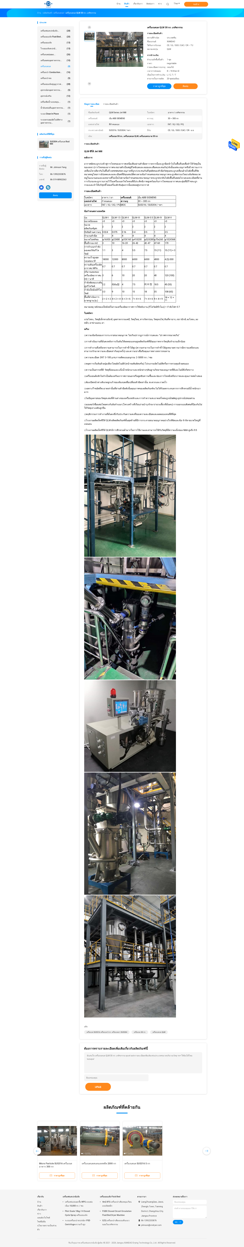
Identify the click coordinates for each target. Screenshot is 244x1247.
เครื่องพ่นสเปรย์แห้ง (71, 1196)
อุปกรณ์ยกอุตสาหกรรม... (55, 90)
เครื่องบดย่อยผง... (55, 54)
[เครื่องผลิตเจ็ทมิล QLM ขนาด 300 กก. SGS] (57, 1141)
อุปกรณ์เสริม (55, 96)
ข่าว (39, 1214)
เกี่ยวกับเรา (42, 1210)
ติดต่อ (55, 195)
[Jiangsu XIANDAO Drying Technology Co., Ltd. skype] (48, 187)
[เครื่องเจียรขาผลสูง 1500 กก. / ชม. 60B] (142, 1141)
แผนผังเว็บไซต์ (43, 1218)
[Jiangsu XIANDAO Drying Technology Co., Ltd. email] (41, 187)
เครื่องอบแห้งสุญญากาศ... (55, 84)
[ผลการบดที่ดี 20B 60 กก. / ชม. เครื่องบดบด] (100, 1141)
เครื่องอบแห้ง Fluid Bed (110, 1196)
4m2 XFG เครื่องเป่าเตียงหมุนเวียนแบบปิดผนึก (117, 1204)
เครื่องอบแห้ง (55, 42)
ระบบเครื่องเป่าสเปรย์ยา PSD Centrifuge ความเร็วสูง (77, 1222)
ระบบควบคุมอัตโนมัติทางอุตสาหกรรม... (55, 121)
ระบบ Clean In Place (55, 114)
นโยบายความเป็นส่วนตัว (46, 1227)
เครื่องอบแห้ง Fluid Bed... (55, 37)
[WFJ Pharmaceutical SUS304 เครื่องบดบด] (185, 1141)
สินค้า (39, 1206)
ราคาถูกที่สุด (159, 86)
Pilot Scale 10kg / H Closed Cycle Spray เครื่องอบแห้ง (77, 1213)
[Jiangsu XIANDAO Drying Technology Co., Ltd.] (48, 4)
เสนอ (98, 1086)
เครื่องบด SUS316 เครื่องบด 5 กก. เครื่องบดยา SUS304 (107, 1032)
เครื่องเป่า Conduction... (55, 72)
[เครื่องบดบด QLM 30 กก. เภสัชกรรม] (119, 49)
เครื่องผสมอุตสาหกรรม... (55, 60)
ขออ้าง (196, 4)
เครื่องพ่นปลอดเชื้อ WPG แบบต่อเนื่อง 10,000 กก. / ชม (78, 1204)
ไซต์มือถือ (41, 1221)
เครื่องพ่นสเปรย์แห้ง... (55, 31)
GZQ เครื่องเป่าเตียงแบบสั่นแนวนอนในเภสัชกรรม (115, 1222)
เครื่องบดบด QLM (158, 1032)
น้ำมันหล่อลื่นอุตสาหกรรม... (55, 108)
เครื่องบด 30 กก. (140, 1032)
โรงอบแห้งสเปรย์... (55, 48)
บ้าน (39, 1202)
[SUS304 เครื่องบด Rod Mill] (44, 144)
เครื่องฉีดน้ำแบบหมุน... (55, 102)
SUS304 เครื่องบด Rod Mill (59, 142)
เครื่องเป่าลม (55, 78)
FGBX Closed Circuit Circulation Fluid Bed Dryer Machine (116, 1213)
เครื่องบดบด (55, 66)
